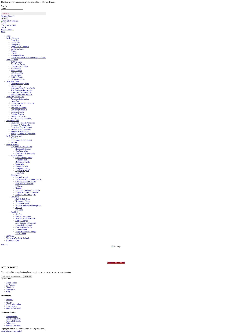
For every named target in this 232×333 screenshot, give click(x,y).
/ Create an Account (8, 25)
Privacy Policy (11, 306)
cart (10, 331)
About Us (9, 300)
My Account (10, 285)
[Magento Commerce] (9, 21)
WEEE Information (13, 304)
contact (19, 331)
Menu (3, 32)
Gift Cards (10, 287)
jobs (7, 331)
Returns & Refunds (13, 321)
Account (4, 244)
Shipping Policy (12, 317)
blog (14, 331)
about (3, 331)
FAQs (8, 291)
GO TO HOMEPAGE (116, 263)
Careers (9, 302)
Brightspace (10, 289)
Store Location (11, 283)
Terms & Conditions (13, 308)
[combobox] (12, 10)
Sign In (4, 23)
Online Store (10, 323)
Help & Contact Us (13, 319)
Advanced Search (7, 16)
